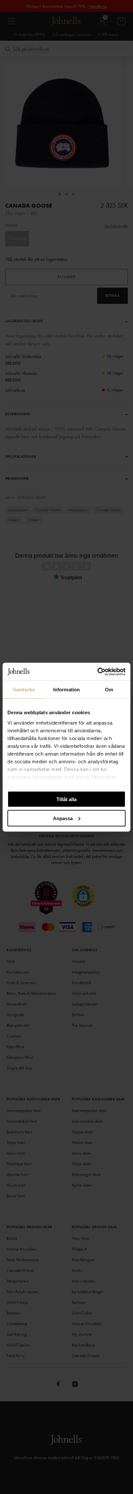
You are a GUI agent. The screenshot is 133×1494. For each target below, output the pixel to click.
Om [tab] (109, 689)
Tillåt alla (66, 799)
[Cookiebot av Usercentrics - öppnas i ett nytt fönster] (97, 671)
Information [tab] (66, 689)
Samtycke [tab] (24, 689)
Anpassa (63, 818)
